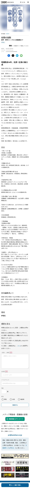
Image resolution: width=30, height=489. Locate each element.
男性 (5, 399)
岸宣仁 (3, 42)
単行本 (7, 33)
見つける (22, 2)
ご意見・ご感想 (5, 352)
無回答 (22, 399)
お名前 (3, 371)
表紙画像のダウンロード (16, 419)
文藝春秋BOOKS (7, 2)
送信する (15, 405)
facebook (9, 55)
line (21, 55)
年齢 (2, 388)
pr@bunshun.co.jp (15, 435)
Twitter (13, 55)
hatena (17, 55)
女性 (13, 399)
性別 (2, 396)
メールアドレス (5, 379)
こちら (18, 345)
